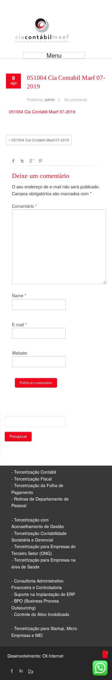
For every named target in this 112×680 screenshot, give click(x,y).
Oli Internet (52, 655)
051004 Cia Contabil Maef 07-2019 (42, 111)
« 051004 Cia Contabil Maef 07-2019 (39, 139)
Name (17, 295)
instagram (29, 671)
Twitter (22, 160)
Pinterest (40, 160)
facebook (13, 160)
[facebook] (11, 671)
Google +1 (31, 160)
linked (20, 671)
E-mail (18, 324)
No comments (76, 99)
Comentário (24, 206)
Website (19, 353)
